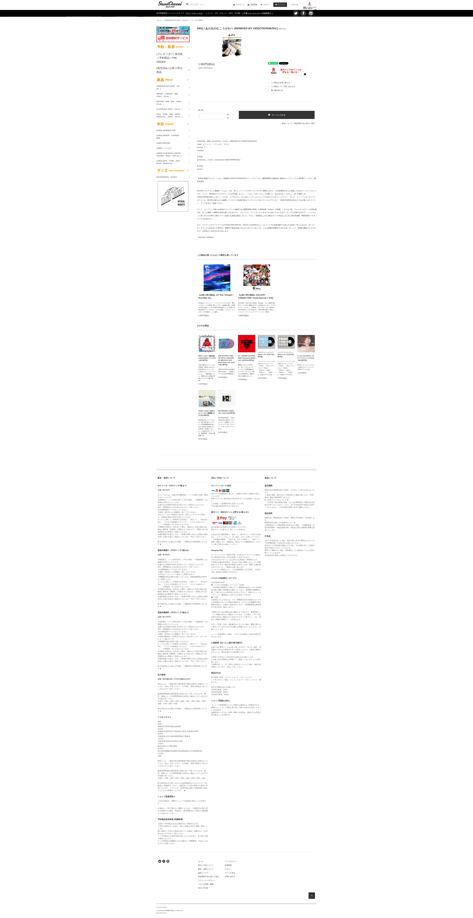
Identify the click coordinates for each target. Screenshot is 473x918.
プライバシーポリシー (206, 880)
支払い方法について (206, 865)
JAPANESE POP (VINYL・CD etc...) (177, 20)
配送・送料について (206, 869)
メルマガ (294, 5)
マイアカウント (231, 861)
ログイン (266, 5)
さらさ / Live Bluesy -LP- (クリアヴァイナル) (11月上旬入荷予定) (305, 358)
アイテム (281, 5)
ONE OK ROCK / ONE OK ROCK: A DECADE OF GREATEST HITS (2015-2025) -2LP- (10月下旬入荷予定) (226, 360)
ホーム (159, 20)
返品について (287, 123)
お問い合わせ (230, 876)
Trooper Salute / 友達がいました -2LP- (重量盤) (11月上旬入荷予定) (207, 413)
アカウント (240, 5)
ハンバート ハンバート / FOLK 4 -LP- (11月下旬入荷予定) (286, 354)
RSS (200, 888)
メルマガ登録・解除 (206, 884)
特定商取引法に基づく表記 (304, 123)
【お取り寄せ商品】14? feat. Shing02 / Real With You (215, 296)
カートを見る (230, 873)
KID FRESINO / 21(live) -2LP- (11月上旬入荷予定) (226, 412)
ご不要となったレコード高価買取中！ (257, 13)
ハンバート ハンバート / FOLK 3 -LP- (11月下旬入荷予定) (266, 354)
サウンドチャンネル (194, 13)
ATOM (205, 888)
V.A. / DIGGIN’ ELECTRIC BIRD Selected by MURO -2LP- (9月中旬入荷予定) (246, 358)
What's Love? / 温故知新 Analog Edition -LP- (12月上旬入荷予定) (207, 358)
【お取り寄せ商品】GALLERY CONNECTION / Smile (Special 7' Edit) (255, 296)
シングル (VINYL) (197, 20)
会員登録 (253, 5)
